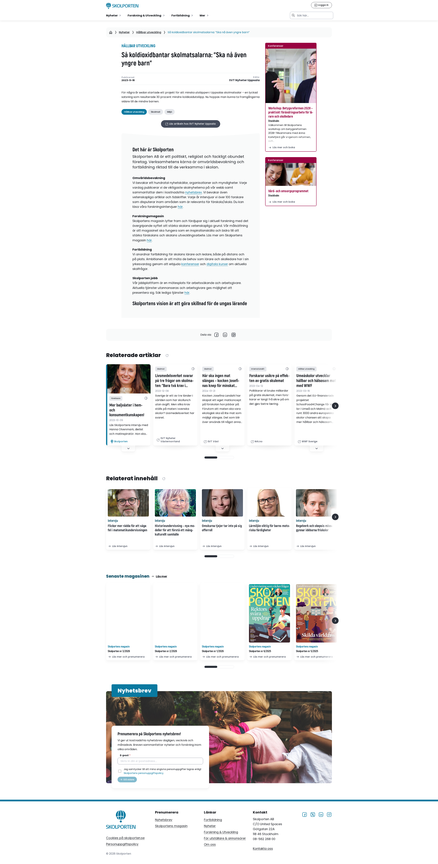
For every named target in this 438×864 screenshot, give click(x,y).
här (180, 207)
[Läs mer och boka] (291, 76)
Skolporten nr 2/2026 (166, 651)
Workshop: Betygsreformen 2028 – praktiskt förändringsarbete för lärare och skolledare (290, 112)
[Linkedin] (225, 334)
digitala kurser (217, 264)
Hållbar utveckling (148, 32)
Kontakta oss (263, 848)
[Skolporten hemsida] (122, 5)
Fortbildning (213, 820)
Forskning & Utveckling (221, 832)
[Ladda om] (167, 355)
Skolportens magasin (171, 826)
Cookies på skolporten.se (125, 838)
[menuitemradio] (113, 15)
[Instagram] (329, 814)
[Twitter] (312, 814)
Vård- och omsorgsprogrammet (288, 191)
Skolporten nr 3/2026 (119, 651)
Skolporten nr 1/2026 (213, 651)
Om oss (210, 844)
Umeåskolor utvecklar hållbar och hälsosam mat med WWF (316, 380)
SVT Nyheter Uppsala (244, 80)
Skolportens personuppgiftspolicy (143, 773)
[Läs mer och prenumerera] (128, 613)
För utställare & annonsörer (225, 838)
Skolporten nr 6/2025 (260, 651)
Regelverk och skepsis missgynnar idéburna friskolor (314, 528)
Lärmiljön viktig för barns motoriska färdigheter (269, 528)
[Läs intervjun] (128, 503)
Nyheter (124, 32)
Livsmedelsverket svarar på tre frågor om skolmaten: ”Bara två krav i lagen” (174, 380)
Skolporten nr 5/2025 (307, 651)
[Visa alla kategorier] (146, 398)
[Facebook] (216, 334)
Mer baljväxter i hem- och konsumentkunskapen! (126, 410)
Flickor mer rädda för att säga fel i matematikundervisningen (127, 528)
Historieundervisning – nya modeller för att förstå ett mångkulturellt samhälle (175, 530)
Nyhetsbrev (163, 820)
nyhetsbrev (193, 192)
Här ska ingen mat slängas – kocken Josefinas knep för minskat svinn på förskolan (220, 380)
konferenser (190, 264)
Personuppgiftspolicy (122, 844)
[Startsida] (110, 32)
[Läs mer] (128, 379)
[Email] (233, 334)
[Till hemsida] (121, 820)
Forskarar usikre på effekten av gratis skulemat (269, 378)
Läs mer (161, 576)
